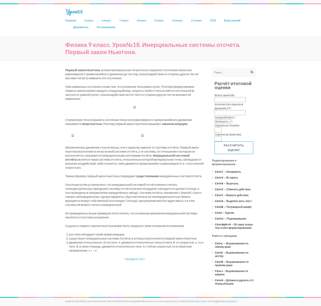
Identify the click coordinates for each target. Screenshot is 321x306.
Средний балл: (225, 117)
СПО (213, 20)
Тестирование (105, 27)
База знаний (232, 20)
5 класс (89, 20)
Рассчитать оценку (234, 148)
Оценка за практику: (228, 134)
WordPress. (231, 301)
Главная (70, 20)
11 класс (196, 20)
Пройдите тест (135, 259)
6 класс (106, 20)
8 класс (141, 20)
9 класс (159, 20)
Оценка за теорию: (227, 125)
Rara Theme (200, 301)
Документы (80, 27)
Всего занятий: (225, 95)
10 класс (177, 20)
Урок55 (74, 11)
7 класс (124, 20)
